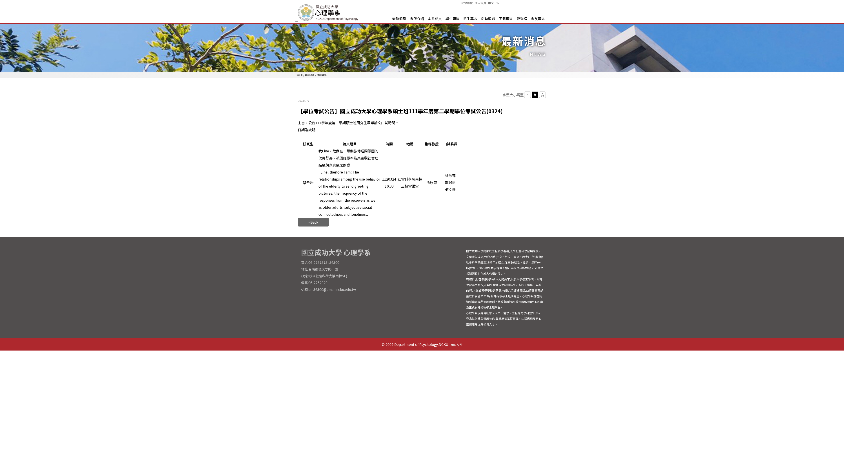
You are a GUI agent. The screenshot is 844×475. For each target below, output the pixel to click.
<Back (313, 222)
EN (497, 3)
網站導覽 (467, 3)
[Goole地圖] (421, 286)
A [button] (527, 95)
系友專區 (538, 18)
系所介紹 (417, 18)
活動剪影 (488, 18)
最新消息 (399, 18)
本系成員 (435, 18)
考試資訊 (321, 75)
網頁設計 (456, 345)
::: (296, 20)
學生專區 (453, 18)
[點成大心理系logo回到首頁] (329, 20)
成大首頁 (480, 3)
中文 (491, 3)
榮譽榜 (522, 18)
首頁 (300, 75)
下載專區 (506, 18)
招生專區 (470, 18)
